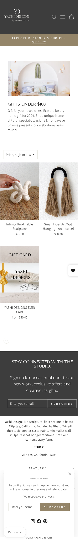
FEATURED (38, 468)
